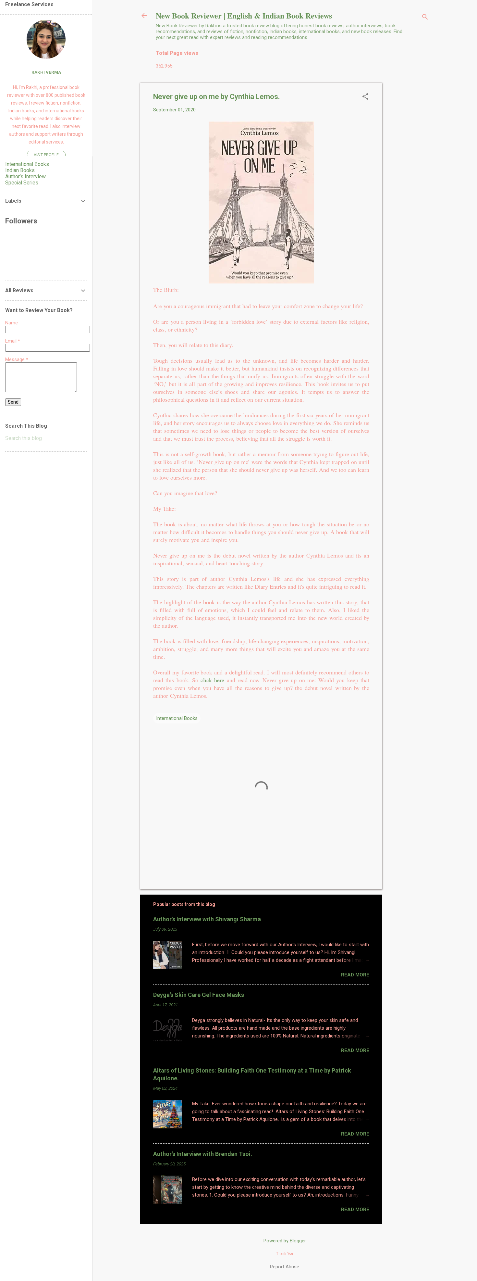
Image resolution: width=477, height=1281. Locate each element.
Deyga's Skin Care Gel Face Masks (198, 994)
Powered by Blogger (284, 1241)
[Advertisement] (408, 180)
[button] (365, 97)
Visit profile (46, 155)
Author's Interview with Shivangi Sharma (207, 919)
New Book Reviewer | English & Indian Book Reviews (244, 15)
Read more (355, 975)
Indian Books (20, 170)
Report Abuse (284, 1267)
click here (214, 680)
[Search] (425, 18)
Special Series (21, 183)
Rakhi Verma (46, 72)
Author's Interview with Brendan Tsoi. (202, 1153)
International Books (177, 718)
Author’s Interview (25, 176)
